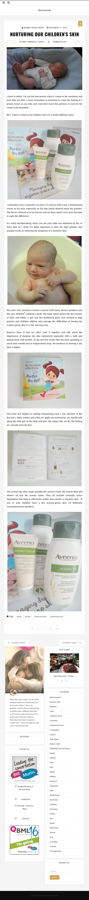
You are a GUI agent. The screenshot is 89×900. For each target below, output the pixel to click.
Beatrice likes (55, 702)
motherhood (54, 795)
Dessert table (55, 744)
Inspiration (54, 786)
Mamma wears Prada (44, 10)
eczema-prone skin (40, 617)
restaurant (54, 828)
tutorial (53, 846)
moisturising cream (56, 617)
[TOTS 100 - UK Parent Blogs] (24, 810)
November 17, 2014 (58, 27)
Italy (51, 790)
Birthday (53, 706)
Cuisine (52, 734)
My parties (54, 800)
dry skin (28, 617)
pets (51, 818)
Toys (51, 837)
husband (53, 781)
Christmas (54, 720)
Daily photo (54, 739)
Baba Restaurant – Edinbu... (64, 676)
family (41, 41)
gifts (51, 767)
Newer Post (70, 643)
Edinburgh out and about (60, 748)
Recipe (52, 823)
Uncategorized (55, 851)
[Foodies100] (24, 801)
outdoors (53, 804)
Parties (52, 814)
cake (52, 711)
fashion (53, 758)
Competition (54, 730)
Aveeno (19, 617)
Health (52, 772)
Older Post (18, 643)
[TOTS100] (24, 820)
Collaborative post (57, 725)
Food (52, 762)
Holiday (53, 776)
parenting (53, 809)
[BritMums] (24, 768)
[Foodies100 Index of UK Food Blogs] (24, 791)
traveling (53, 842)
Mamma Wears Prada (34, 27)
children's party (56, 716)
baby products (29, 41)
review (52, 832)
